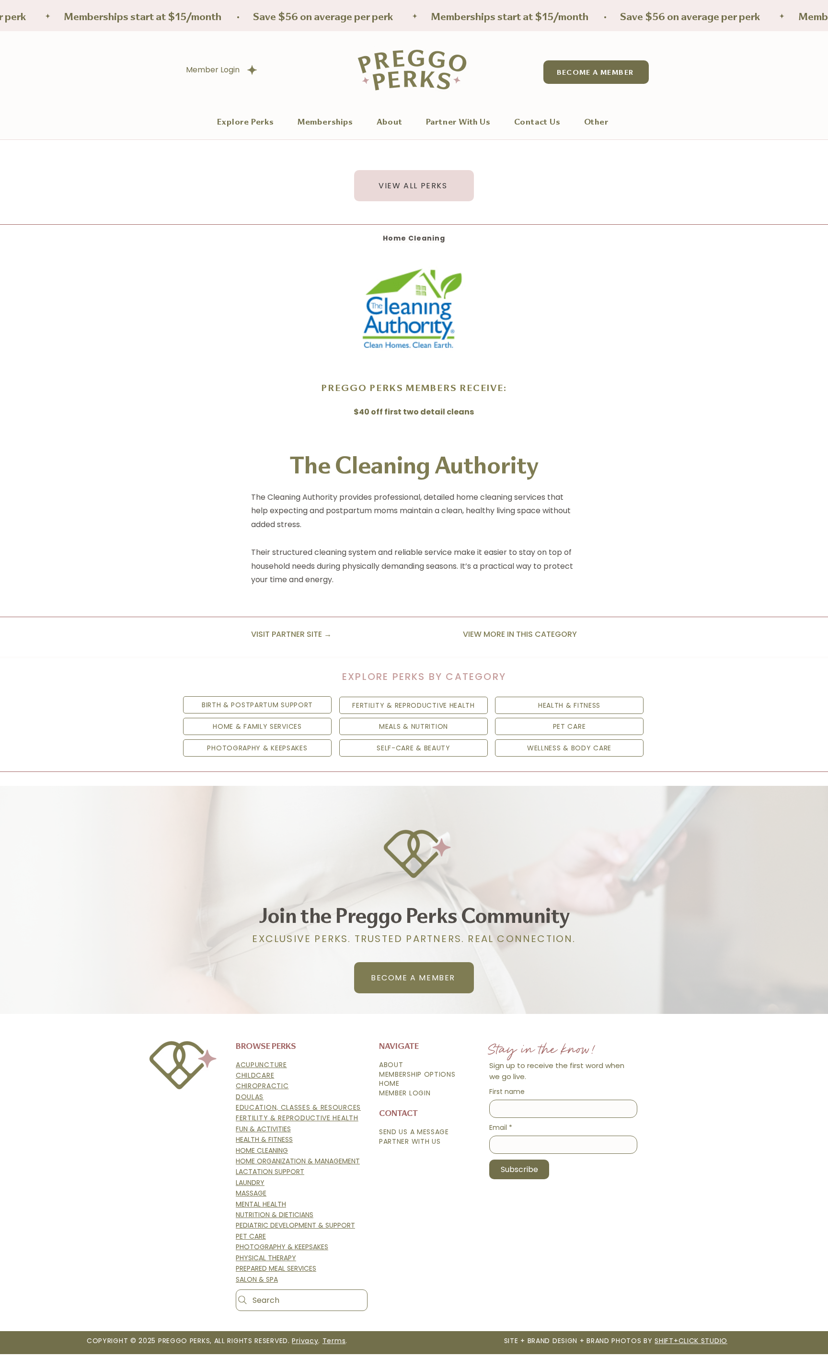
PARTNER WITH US (410, 1141)
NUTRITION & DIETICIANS (274, 1214)
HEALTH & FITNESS (264, 1139)
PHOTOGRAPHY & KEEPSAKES (282, 1247)
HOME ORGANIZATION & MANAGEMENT (298, 1161)
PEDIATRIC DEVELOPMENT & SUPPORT (295, 1225)
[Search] (639, 71)
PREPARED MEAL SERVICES (276, 1268)
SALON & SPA (257, 1279)
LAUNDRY (250, 1182)
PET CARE (251, 1236)
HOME (389, 1083)
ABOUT (391, 1065)
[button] (325, 121)
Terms (334, 1341)
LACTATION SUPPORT (270, 1171)
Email (500, 1128)
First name (507, 1092)
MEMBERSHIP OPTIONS (417, 1074)
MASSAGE (251, 1193)
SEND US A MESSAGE (414, 1132)
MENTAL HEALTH (261, 1204)
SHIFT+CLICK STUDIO (691, 1341)
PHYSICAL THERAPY (266, 1258)
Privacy (305, 1341)
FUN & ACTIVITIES (263, 1129)
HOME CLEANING (262, 1150)
